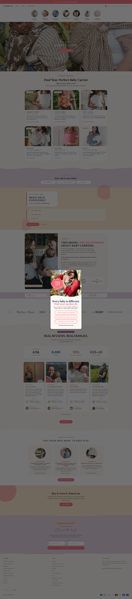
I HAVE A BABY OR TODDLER (66, 312)
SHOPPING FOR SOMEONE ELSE (66, 317)
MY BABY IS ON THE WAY (66, 321)
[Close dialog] (80, 272)
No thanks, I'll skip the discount (66, 325)
